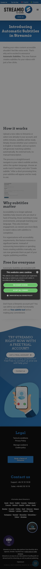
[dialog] (20, 284)
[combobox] (37, 272)
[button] (20, 295)
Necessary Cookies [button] (20, 285)
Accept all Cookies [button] (20, 290)
